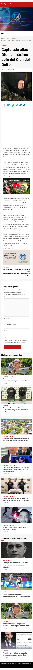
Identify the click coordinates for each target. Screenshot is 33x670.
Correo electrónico (10, 324)
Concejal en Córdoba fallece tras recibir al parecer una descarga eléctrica (16, 550)
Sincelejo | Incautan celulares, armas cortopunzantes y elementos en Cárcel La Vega (16, 395)
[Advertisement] (16, 126)
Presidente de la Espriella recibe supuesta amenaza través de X (16, 640)
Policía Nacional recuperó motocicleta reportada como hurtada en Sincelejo (16, 486)
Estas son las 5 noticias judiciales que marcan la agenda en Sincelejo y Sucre (16, 426)
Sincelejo (12, 436)
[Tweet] (8, 105)
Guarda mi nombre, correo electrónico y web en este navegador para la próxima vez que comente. (16, 340)
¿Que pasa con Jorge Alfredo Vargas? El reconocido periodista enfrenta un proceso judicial (16, 455)
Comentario (8, 297)
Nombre (7, 319)
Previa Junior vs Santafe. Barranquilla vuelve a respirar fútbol (16, 581)
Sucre (11, 376)
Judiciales (4, 45)
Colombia (6, 465)
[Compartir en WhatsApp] (12, 105)
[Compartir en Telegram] (20, 105)
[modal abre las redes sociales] (24, 105)
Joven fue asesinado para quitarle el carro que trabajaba (16, 515)
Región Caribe (6, 560)
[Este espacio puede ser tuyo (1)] (16, 257)
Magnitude (24, 663)
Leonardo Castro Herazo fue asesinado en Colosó (16, 273)
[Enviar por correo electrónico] (16, 105)
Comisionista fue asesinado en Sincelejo (16, 268)
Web (5, 330)
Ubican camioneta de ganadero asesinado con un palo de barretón (16, 366)
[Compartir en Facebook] (4, 105)
